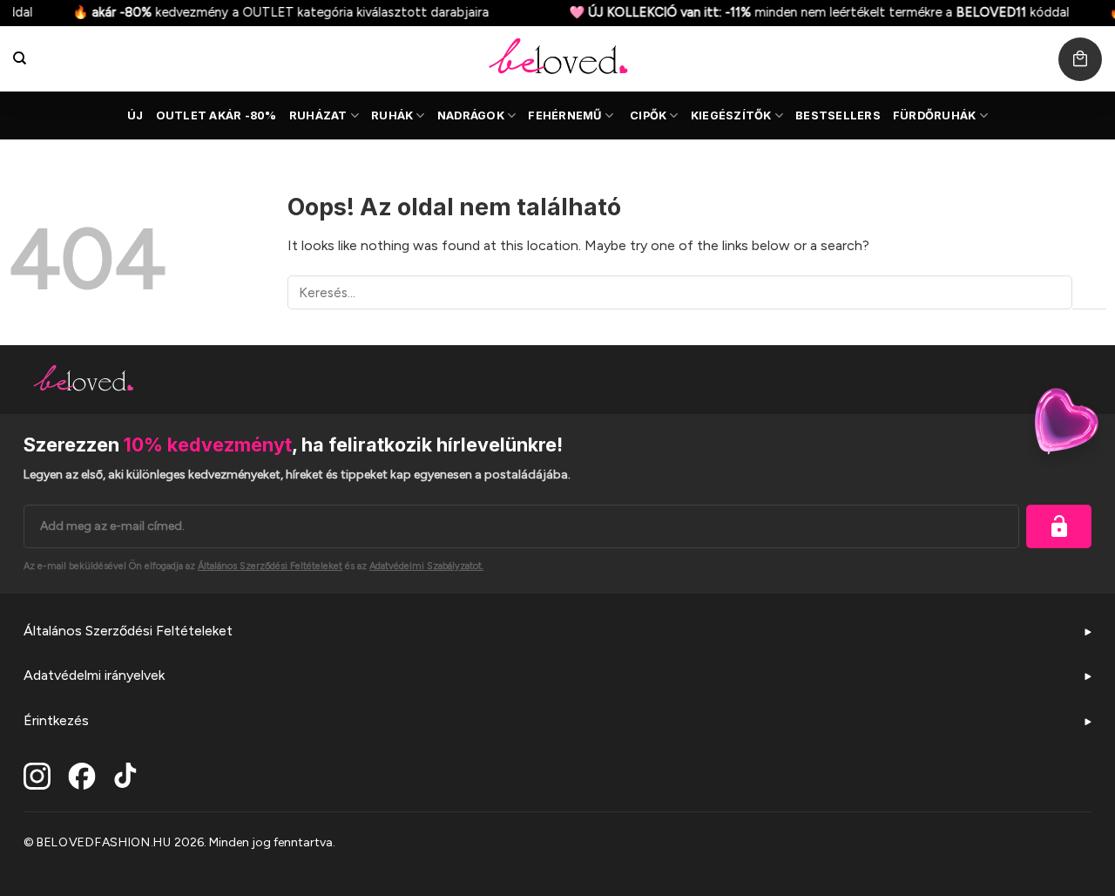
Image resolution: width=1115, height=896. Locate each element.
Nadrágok (470, 115)
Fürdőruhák (934, 115)
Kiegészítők (731, 115)
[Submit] (1089, 292)
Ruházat (318, 115)
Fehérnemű (564, 115)
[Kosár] (1080, 59)
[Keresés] (19, 58)
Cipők (648, 115)
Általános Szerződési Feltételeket (128, 630)
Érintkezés (56, 720)
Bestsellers (838, 115)
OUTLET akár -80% (216, 115)
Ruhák (392, 115)
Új (135, 115)
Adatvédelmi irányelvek (94, 675)
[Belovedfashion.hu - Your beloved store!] (557, 59)
